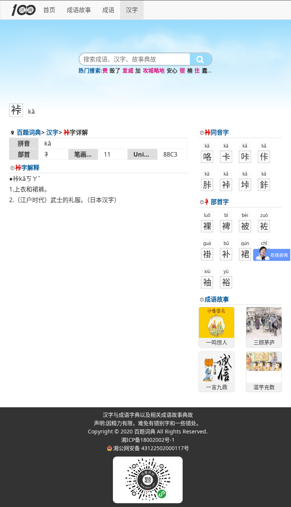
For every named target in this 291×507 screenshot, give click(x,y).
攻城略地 (154, 70)
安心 (172, 70)
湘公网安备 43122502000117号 (151, 448)
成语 (108, 10)
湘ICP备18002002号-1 (148, 439)
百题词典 (29, 132)
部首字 (217, 202)
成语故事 (79, 10)
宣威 (127, 70)
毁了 (115, 70)
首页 (49, 10)
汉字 (132, 10)
